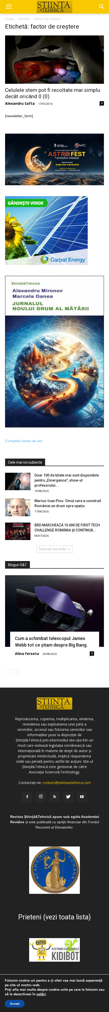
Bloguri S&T (17, 565)
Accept (15, 1004)
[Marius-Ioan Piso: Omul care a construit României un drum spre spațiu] (17, 507)
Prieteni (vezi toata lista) (54, 917)
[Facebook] (27, 797)
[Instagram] (41, 797)
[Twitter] (68, 797)
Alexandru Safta (20, 103)
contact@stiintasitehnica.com (67, 782)
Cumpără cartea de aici (24, 441)
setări (41, 994)
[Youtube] (82, 797)
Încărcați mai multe (52, 549)
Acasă (9, 19)
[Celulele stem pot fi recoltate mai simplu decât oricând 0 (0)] (54, 59)
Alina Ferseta (27, 653)
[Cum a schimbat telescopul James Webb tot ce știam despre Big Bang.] (54, 611)
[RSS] (54, 797)
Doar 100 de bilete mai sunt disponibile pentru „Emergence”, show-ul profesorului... (66, 480)
